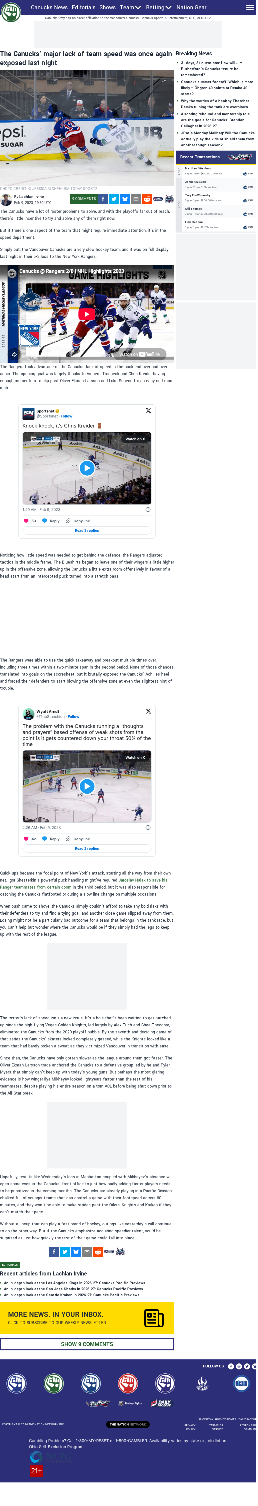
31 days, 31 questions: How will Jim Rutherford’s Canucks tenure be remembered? (211, 69)
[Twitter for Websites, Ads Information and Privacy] (148, 509)
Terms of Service (216, 1427)
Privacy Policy (190, 1427)
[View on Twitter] (149, 414)
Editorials (84, 8)
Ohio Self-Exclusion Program (56, 1446)
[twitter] (114, 199)
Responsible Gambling (249, 1427)
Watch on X (135, 439)
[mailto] (136, 199)
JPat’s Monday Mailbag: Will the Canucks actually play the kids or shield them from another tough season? (218, 139)
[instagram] (239, 1366)
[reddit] (147, 199)
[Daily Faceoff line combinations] (158, 199)
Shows (108, 8)
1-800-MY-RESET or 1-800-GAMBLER (111, 1440)
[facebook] (103, 199)
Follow (66, 416)
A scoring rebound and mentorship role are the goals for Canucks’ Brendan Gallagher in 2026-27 (215, 120)
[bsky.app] (125, 199)
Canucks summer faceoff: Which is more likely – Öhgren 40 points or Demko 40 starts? (217, 88)
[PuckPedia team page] (169, 199)
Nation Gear (191, 8)
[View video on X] (87, 468)
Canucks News (49, 8)
